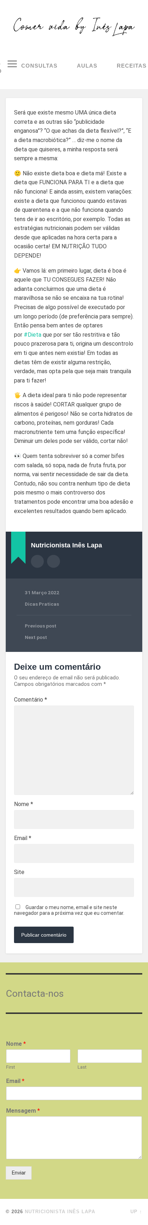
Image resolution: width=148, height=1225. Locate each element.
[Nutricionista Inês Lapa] (74, 27)
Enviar (18, 1173)
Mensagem (23, 1110)
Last (82, 1067)
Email (22, 838)
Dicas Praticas (42, 604)
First (10, 1067)
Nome (23, 804)
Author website (53, 561)
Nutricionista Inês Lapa (60, 1211)
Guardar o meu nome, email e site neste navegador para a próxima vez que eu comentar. (69, 910)
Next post (36, 637)
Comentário (30, 700)
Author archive (37, 561)
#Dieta (32, 334)
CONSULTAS (39, 66)
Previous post (40, 626)
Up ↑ (136, 1211)
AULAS (87, 66)
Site (19, 872)
